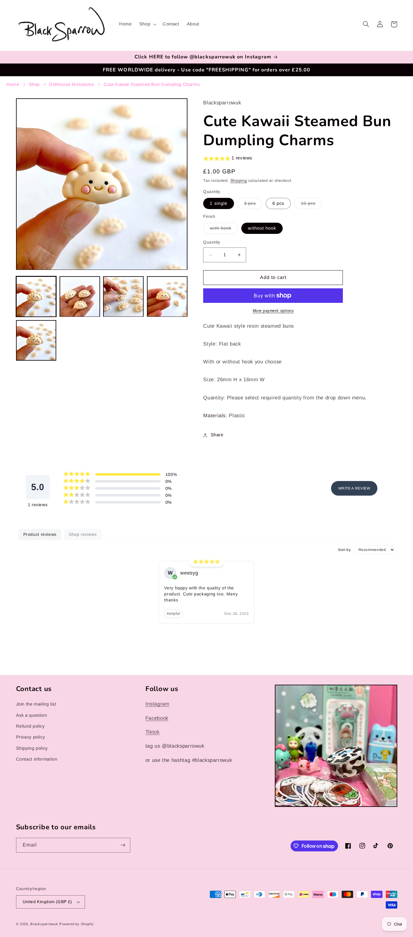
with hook (224, 229)
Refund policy (30, 726)
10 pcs (311, 205)
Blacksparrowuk (44, 924)
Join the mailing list (36, 704)
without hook (262, 228)
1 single (218, 203)
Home (12, 84)
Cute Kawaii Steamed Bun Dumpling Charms (152, 84)
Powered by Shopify (76, 924)
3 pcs (253, 205)
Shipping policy (32, 748)
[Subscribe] (123, 845)
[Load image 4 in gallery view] (167, 297)
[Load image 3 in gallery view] (123, 297)
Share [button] (217, 434)
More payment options (273, 311)
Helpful (173, 613)
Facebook (156, 718)
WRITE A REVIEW (354, 488)
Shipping (238, 181)
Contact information (36, 759)
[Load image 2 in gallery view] (80, 297)
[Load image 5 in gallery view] (36, 340)
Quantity (211, 242)
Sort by (344, 550)
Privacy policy (30, 737)
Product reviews (40, 534)
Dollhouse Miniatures (71, 84)
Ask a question (31, 715)
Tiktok (152, 732)
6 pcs (278, 203)
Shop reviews (83, 534)
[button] (147, 24)
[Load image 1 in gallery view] (36, 297)
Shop (34, 84)
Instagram (157, 704)
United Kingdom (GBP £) (47, 901)
